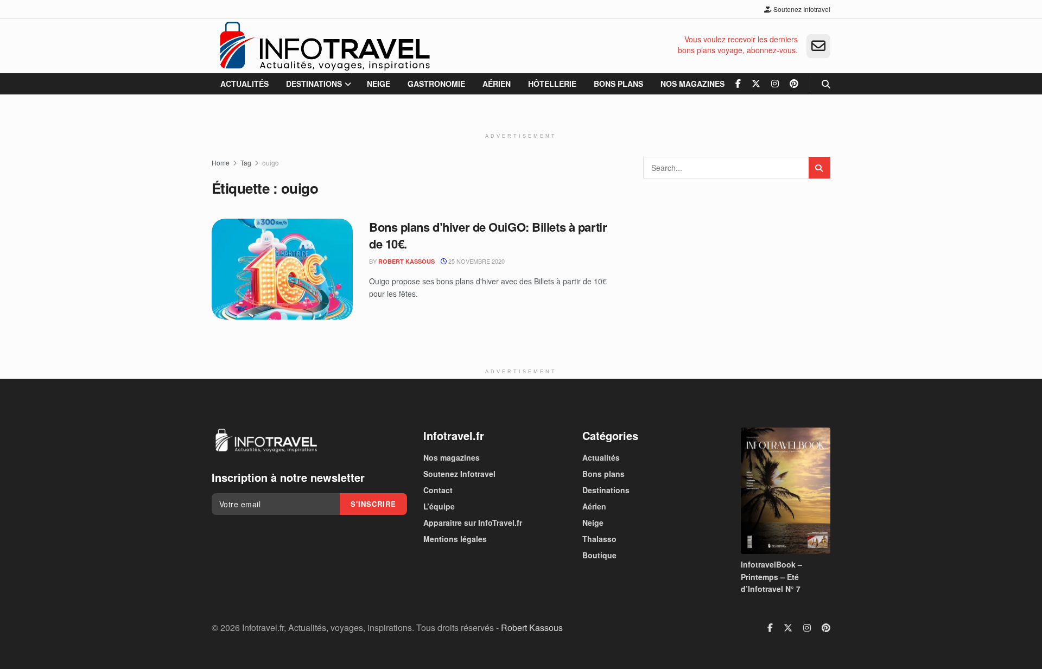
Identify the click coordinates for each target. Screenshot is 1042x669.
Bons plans (618, 83)
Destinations (314, 83)
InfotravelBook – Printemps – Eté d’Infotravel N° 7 (771, 576)
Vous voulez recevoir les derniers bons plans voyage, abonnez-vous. (738, 44)
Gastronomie (436, 83)
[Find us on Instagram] (775, 83)
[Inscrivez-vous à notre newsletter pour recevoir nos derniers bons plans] (818, 46)
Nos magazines (692, 83)
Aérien (496, 83)
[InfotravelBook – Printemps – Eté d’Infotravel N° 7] (785, 491)
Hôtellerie (552, 83)
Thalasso (599, 538)
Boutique (599, 555)
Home (221, 162)
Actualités (244, 83)
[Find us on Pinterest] (794, 83)
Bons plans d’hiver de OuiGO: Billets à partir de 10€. (488, 235)
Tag (245, 162)
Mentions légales (455, 538)
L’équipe (439, 506)
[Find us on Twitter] (756, 83)
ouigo (270, 162)
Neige (378, 83)
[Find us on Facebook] (738, 83)
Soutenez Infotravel (801, 9)
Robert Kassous (406, 261)
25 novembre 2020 (476, 261)
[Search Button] (826, 83)
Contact (438, 490)
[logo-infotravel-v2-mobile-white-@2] (266, 441)
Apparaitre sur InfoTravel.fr (472, 522)
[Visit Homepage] (324, 46)
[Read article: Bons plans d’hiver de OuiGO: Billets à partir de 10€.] (282, 269)
